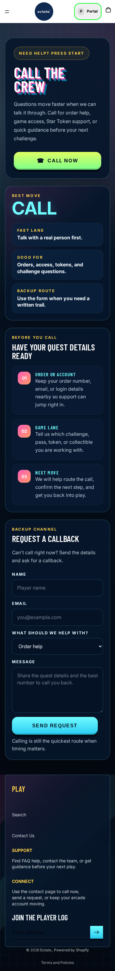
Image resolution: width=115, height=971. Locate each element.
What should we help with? (50, 632)
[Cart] (108, 10)
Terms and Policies (57, 962)
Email (19, 603)
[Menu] (7, 12)
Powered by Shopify (71, 950)
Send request (55, 725)
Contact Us (23, 835)
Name (19, 574)
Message (23, 661)
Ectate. (46, 950)
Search (19, 814)
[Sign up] (96, 932)
